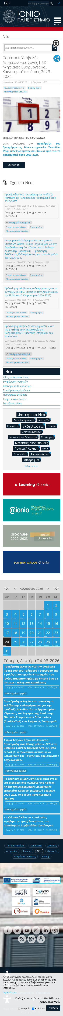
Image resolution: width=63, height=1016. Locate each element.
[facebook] (8, 930)
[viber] (55, 930)
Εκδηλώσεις (33, 426)
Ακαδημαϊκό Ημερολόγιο (17, 386)
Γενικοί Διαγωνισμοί (24, 420)
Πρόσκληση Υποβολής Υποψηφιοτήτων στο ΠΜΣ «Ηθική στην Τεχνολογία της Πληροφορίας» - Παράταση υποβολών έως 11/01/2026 (29, 331)
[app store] (41, 938)
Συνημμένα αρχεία (19, 222)
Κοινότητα (35, 845)
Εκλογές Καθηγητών (31, 431)
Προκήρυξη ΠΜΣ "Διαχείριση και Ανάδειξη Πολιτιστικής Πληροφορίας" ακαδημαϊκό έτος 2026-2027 (30, 198)
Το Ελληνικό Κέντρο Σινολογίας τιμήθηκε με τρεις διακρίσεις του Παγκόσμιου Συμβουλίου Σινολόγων (28, 821)
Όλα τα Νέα (31, 466)
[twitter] (17, 930)
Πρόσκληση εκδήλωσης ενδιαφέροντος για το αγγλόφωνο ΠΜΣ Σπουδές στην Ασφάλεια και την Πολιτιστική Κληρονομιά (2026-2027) (31, 292)
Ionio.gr (46, 856)
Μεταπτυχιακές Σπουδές (15, 91)
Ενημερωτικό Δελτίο (14, 399)
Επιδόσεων (40, 1008)
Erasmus (13, 426)
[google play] (31, 938)
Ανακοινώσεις (40, 454)
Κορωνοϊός (43, 420)
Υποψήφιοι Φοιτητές (25, 856)
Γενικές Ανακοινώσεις (14, 87)
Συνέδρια (47, 437)
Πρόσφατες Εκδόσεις (15, 394)
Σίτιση (45, 448)
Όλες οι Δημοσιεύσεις (15, 377)
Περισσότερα (9, 992)
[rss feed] (22, 938)
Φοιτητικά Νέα (31, 414)
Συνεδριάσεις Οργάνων (16, 390)
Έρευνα (27, 851)
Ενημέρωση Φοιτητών (15, 381)
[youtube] (26, 930)
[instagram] (36, 930)
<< (6, 588)
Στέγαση (52, 426)
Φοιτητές (52, 851)
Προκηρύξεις (34, 87)
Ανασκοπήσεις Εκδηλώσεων (23, 437)
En (59, 2)
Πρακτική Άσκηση (26, 448)
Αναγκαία (25, 1008)
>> (56, 588)
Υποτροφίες (31, 460)
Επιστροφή (14, 164)
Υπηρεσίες (11, 851)
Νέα (8, 371)
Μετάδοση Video (12, 403)
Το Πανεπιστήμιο (15, 845)
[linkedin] (45, 930)
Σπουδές (52, 845)
